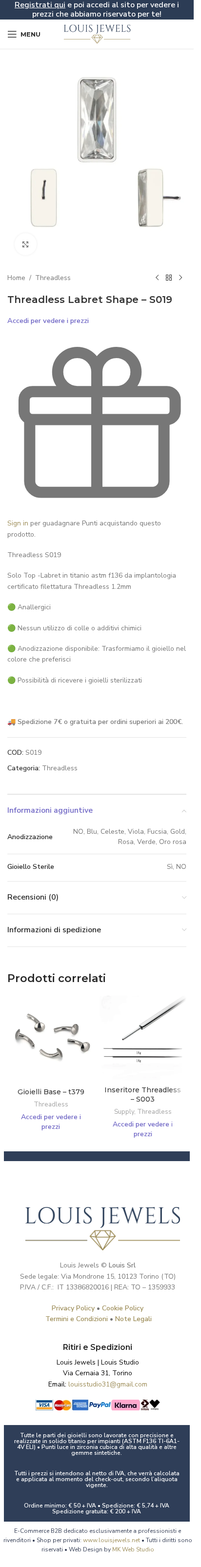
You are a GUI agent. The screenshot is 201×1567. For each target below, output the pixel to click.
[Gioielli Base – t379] (51, 1039)
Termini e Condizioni (76, 1319)
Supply (124, 1111)
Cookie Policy (122, 1308)
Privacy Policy (73, 1308)
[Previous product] (157, 278)
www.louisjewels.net (112, 1540)
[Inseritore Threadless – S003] (143, 1038)
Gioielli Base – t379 (51, 1091)
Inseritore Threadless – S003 (142, 1094)
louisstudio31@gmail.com (107, 1384)
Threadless (53, 277)
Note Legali (133, 1319)
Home (16, 277)
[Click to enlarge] (26, 244)
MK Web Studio (133, 1549)
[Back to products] (169, 278)
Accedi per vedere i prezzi (48, 320)
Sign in (17, 523)
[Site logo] (97, 33)
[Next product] (180, 278)
